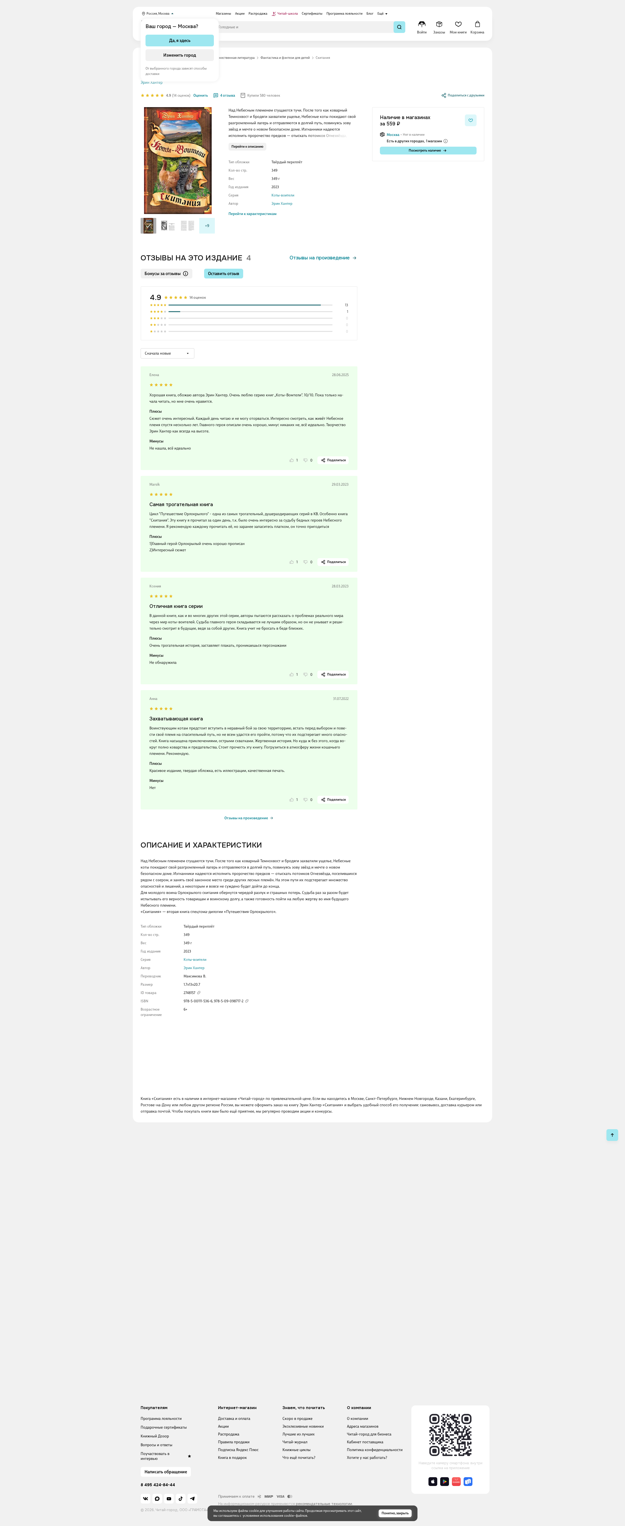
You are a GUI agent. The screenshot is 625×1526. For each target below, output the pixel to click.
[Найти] (399, 27)
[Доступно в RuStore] (468, 1481)
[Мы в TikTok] (181, 1499)
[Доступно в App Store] (432, 1481)
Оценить (200, 95)
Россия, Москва (157, 13)
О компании (357, 1418)
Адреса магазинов (362, 1426)
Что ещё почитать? (298, 1457)
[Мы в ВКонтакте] (145, 1499)
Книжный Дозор (155, 1436)
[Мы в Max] (157, 1499)
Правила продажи (234, 1442)
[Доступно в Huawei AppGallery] (456, 1481)
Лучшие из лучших (298, 1434)
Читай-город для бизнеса (369, 1434)
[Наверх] (612, 1135)
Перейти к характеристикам (253, 214)
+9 (207, 225)
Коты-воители (282, 195)
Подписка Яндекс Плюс (238, 1449)
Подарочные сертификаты (164, 1427)
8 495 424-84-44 (158, 1485)
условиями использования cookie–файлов (275, 1516)
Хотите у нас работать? (367, 1457)
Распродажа (228, 1434)
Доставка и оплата (234, 1418)
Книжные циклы (296, 1449)
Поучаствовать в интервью (155, 1456)
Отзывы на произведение (320, 258)
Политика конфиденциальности (375, 1449)
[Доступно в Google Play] (444, 1481)
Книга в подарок (232, 1457)
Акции (223, 1426)
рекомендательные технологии (324, 1503)
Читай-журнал (294, 1442)
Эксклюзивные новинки (303, 1426)
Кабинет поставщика (365, 1442)
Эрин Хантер (281, 203)
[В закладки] (471, 120)
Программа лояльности (161, 1418)
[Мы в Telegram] (192, 1499)
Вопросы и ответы (156, 1445)
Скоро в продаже (297, 1418)
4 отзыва (227, 95)
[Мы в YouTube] (169, 1499)
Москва (393, 135)
